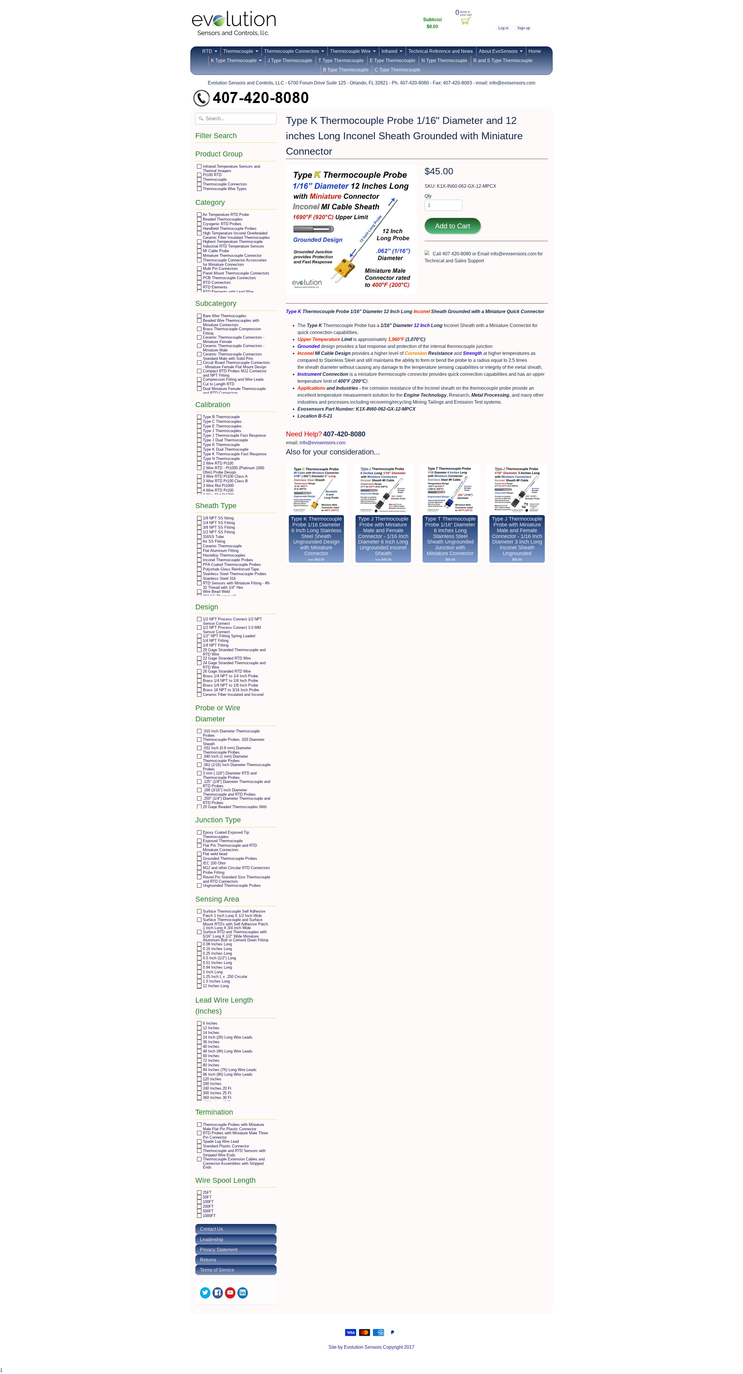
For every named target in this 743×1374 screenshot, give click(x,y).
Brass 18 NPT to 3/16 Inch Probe (230, 690)
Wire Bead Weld (216, 591)
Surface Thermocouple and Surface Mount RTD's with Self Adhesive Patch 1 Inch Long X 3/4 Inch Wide (235, 924)
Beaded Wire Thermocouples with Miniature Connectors (230, 322)
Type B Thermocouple (221, 417)
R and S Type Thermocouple (503, 60)
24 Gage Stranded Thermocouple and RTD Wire (234, 665)
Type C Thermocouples (222, 421)
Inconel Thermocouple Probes (227, 560)
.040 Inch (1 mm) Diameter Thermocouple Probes (225, 758)
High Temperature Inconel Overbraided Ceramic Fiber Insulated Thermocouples (236, 235)
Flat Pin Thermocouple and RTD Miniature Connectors (229, 847)
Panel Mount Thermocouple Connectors (235, 273)
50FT (207, 1197)
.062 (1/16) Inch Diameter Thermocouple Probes (236, 767)
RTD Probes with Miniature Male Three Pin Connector (235, 1135)
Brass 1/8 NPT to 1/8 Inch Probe (230, 685)
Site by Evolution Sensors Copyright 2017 (371, 1347)
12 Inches (210, 1028)
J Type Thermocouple (290, 60)
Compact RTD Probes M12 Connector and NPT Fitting (234, 373)
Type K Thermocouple (221, 445)
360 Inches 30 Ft (216, 1097)
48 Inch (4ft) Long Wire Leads (227, 1051)
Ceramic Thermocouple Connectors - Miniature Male (233, 348)
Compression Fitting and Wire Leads (233, 379)
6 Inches (209, 1023)
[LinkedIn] (242, 1293)
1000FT (209, 1216)
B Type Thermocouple (346, 69)
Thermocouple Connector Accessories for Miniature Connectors (234, 262)
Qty (428, 196)
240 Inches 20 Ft (216, 1088)
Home (535, 51)
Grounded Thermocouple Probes (229, 858)
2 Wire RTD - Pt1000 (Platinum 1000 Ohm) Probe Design (233, 470)
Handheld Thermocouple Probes (229, 228)
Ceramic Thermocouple (222, 546)
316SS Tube (213, 537)
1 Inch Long (212, 972)
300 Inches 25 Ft (216, 1093)
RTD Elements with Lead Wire (227, 292)
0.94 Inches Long (217, 967)
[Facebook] (217, 1293)
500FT (208, 1211)
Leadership (211, 1239)
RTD (207, 51)
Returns (208, 1259)
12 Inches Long (215, 986)
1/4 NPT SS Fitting (218, 523)
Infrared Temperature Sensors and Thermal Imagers (231, 168)
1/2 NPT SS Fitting (218, 532)
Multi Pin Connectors (220, 268)
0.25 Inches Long (217, 953)
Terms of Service (217, 1270)
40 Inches (210, 1046)
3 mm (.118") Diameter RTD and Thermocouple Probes (229, 775)
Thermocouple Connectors (291, 51)
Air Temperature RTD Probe (225, 214)
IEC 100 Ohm (214, 863)
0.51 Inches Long (217, 962)
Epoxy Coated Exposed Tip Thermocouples (225, 834)
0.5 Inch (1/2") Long (219, 958)
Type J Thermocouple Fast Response (234, 435)
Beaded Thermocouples (222, 219)
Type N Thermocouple (221, 458)
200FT (208, 1206)
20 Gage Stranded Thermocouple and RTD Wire (234, 652)
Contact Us (211, 1229)
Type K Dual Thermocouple (225, 449)
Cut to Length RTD (218, 384)
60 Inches (210, 1056)
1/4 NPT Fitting (215, 640)
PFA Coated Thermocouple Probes (231, 564)
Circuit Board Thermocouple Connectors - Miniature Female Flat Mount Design (236, 364)
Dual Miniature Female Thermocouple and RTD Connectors (234, 391)
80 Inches (210, 1065)
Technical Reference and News (440, 51)
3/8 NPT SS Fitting (218, 527)
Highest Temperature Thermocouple (232, 241)
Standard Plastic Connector (225, 1146)
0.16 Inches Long (217, 949)
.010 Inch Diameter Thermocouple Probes (231, 733)
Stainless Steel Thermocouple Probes (234, 574)
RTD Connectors (216, 282)
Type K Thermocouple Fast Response (234, 454)
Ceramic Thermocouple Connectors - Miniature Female (233, 339)
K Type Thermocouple (234, 60)
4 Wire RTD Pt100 (217, 490)
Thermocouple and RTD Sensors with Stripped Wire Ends (234, 1153)
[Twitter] (205, 1293)
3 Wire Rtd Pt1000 (218, 485)
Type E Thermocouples (222, 426)
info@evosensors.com (322, 442)
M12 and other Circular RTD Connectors (236, 868)
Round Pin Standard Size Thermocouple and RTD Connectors (236, 879)
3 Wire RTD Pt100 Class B (225, 481)
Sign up (523, 28)
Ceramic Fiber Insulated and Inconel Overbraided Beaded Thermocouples (233, 696)
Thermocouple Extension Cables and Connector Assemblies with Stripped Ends (233, 1163)
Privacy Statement (218, 1249)
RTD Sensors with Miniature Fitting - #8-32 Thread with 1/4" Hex (236, 585)
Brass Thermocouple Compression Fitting (231, 331)
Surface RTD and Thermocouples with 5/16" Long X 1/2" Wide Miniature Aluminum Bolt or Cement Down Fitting (235, 936)
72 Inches (210, 1060)
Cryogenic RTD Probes (221, 224)
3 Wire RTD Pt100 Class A (225, 476)
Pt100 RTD (211, 175)
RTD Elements (215, 287)
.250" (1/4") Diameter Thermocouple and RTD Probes (236, 800)
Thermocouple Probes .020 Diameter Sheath (233, 741)
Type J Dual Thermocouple (225, 440)
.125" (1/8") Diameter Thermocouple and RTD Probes (236, 783)
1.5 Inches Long (216, 981)
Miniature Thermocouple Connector (232, 255)
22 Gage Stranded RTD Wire (226, 658)
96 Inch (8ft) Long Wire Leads (227, 1074)
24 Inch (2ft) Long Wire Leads (227, 1037)
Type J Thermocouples (221, 431)
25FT (207, 1192)
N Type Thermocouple (444, 60)
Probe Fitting (213, 872)
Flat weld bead (214, 854)
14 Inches (210, 1032)
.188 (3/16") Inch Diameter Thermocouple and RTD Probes (229, 792)
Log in (503, 28)
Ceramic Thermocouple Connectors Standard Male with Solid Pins (232, 356)
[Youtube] (230, 1293)
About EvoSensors (498, 51)
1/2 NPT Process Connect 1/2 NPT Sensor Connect (232, 621)
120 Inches (211, 1079)
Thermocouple (238, 51)
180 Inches (211, 1083)
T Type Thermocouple (341, 60)
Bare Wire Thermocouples (224, 316)
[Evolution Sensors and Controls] (233, 28)
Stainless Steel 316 (219, 578)
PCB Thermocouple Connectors (229, 278)
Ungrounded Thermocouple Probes (231, 885)
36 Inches (210, 1042)
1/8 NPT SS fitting (218, 518)
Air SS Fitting (213, 541)
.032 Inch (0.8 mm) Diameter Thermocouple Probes (226, 750)
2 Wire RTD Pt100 (217, 463)
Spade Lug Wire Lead (220, 1141)
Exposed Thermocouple (222, 841)
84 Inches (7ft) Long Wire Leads (229, 1070)
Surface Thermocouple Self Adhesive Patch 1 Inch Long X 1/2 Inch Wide (233, 913)
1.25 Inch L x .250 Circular (224, 976)
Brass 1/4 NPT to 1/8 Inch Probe (230, 680)
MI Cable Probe (215, 251)
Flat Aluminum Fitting (220, 550)
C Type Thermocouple (398, 69)
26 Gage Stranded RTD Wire (226, 671)
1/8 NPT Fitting (215, 645)
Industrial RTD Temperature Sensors (233, 246)
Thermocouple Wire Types (224, 189)
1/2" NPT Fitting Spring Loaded (228, 636)
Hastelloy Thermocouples (224, 555)
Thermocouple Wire (350, 51)
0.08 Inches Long (217, 944)
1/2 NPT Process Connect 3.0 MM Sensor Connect (231, 629)
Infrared (389, 51)
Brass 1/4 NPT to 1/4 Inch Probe (230, 676)
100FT (208, 1202)
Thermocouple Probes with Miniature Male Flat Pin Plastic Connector (233, 1126)
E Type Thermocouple (392, 60)
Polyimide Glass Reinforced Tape (230, 569)
